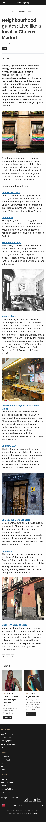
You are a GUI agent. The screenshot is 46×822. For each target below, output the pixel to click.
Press (3, 766)
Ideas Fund (5, 760)
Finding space (6, 741)
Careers (4, 763)
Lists (4, 48)
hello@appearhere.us (9, 798)
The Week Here (31, 714)
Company (5, 757)
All (13, 12)
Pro (2, 747)
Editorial (22, 12)
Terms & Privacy (32, 813)
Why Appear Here (8, 734)
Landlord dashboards (9, 744)
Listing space (6, 737)
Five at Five (8, 717)
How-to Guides (7, 789)
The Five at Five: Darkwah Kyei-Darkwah (10, 699)
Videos (31, 12)
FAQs (3, 770)
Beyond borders (33, 696)
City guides (5, 792)
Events (3, 786)
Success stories (7, 783)
